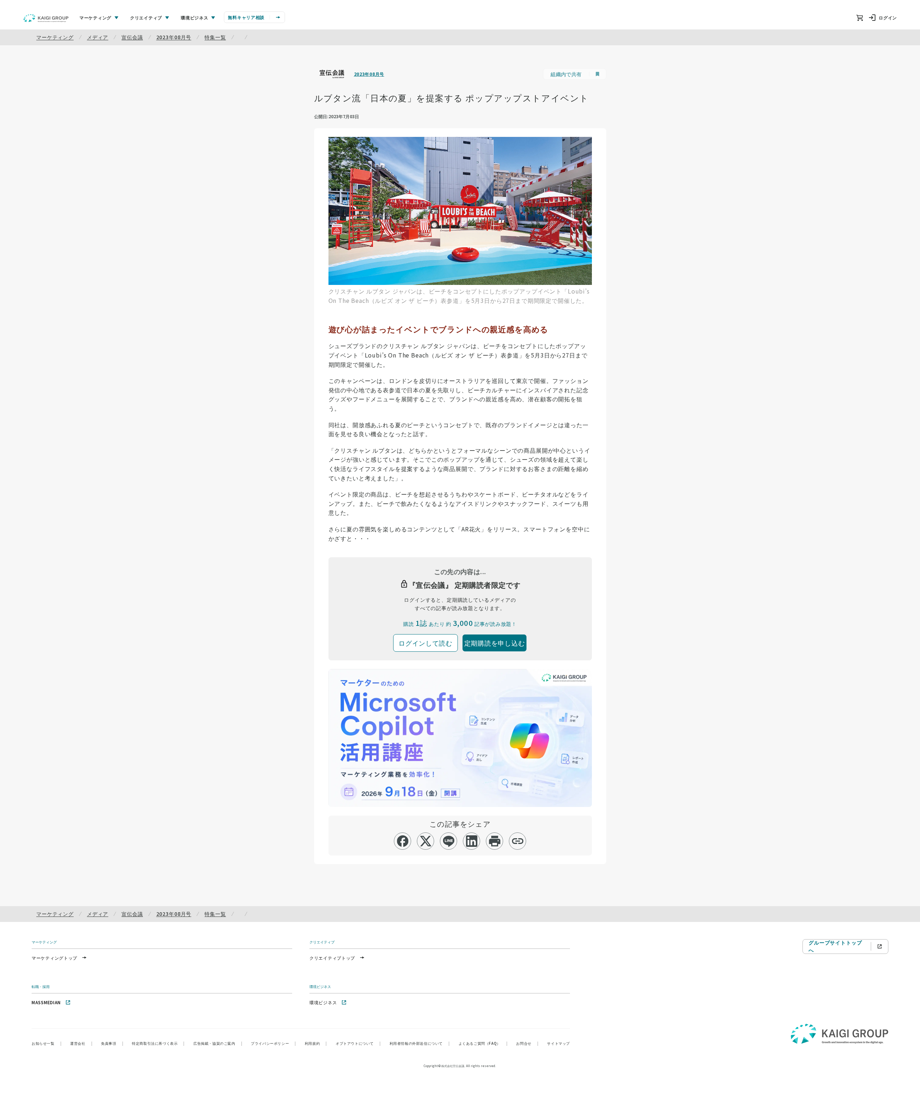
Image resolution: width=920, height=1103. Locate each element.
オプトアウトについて (358, 1043)
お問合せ (527, 1043)
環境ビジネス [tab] (194, 17)
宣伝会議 (132, 37)
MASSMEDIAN (46, 1002)
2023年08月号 (174, 37)
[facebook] (403, 841)
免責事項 (112, 1043)
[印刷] (495, 841)
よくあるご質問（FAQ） (483, 1043)
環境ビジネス (323, 1002)
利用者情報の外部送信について (420, 1043)
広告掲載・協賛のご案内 (217, 1043)
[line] (449, 841)
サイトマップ (558, 1043)
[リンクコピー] (518, 841)
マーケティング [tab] (95, 17)
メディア (97, 37)
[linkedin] (472, 841)
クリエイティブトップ (332, 958)
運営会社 (81, 1043)
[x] (426, 841)
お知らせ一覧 (46, 1043)
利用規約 (316, 1043)
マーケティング (55, 37)
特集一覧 (215, 37)
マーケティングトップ (54, 958)
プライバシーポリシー (273, 1043)
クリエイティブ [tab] (146, 17)
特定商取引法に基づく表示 (158, 1043)
